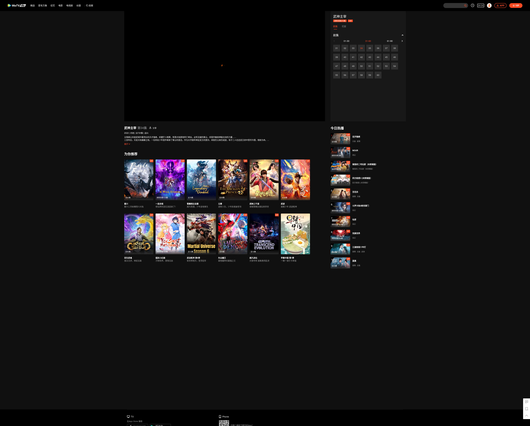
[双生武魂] (138, 234)
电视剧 (69, 5)
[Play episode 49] (353, 66)
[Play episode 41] (353, 57)
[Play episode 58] (361, 75)
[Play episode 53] (386, 66)
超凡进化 (253, 257)
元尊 (220, 203)
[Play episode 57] (353, 75)
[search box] (465, 5)
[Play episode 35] (369, 48)
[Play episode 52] (378, 66)
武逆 (283, 203)
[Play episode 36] (378, 48)
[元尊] (232, 179)
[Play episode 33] (353, 48)
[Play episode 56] (344, 75)
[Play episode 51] (369, 66)
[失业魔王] (232, 234)
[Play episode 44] (378, 57)
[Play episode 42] (361, 57)
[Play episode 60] (378, 75)
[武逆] (295, 179)
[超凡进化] (264, 234)
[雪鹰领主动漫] (201, 179)
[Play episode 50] (361, 66)
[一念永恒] (170, 179)
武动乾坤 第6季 (193, 257)
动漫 (78, 5)
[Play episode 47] (336, 66)
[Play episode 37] (386, 48)
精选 (32, 5)
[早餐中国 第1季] (295, 234)
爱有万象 (42, 5)
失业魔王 (222, 257)
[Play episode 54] (394, 66)
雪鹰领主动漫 (192, 203)
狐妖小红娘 (160, 257)
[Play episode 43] (369, 57)
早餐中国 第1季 (287, 257)
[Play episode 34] (361, 48)
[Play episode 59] (369, 75)
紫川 (126, 203)
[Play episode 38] (394, 48)
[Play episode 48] (344, 66)
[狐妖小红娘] (170, 234)
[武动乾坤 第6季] (201, 234)
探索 (91, 5)
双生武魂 (128, 257)
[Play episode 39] (336, 57)
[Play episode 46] (394, 57)
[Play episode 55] (336, 75)
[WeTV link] (17, 5)
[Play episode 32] (344, 48)
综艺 (53, 5)
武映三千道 (254, 203)
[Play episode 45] (386, 57)
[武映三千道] (264, 179)
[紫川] (138, 179)
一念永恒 (159, 203)
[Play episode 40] (344, 57)
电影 (60, 5)
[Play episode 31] (336, 48)
